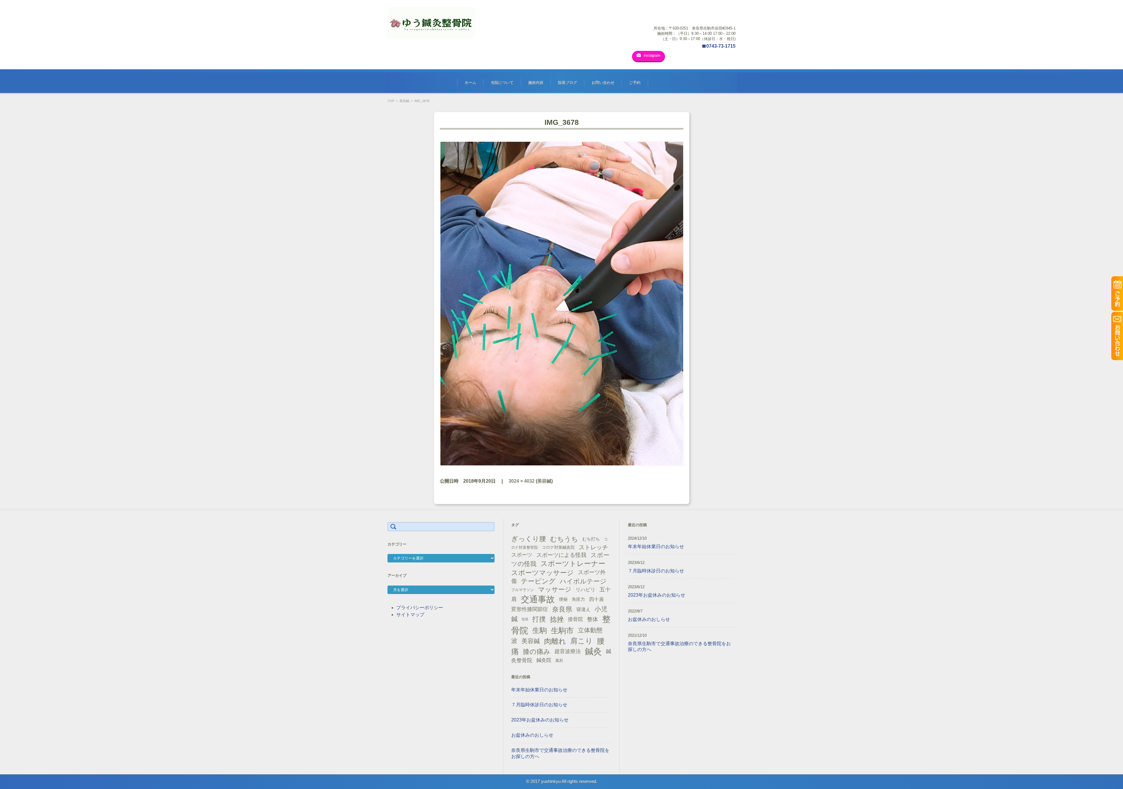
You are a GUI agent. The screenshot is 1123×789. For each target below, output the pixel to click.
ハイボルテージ (583, 581)
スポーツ (521, 555)
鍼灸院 (543, 660)
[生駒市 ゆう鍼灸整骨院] (431, 23)
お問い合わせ (603, 82)
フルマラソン (522, 590)
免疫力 (578, 599)
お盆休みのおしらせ (532, 735)
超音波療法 (567, 651)
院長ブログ (567, 82)
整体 (592, 619)
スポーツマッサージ (542, 572)
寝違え (583, 609)
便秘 (563, 599)
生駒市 (562, 630)
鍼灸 (593, 651)
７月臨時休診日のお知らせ (539, 704)
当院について (502, 82)
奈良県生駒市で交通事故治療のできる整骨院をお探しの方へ (560, 753)
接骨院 (575, 619)
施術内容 (535, 82)
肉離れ (555, 641)
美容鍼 (404, 101)
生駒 (539, 630)
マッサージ (554, 589)
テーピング (538, 581)
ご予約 (634, 82)
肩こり (581, 641)
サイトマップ (410, 614)
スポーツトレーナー (572, 563)
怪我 (525, 619)
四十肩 (596, 599)
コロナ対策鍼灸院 (558, 547)
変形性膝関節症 (529, 609)
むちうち (564, 539)
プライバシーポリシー (419, 607)
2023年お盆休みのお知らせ (540, 719)
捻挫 (557, 619)
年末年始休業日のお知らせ (539, 689)
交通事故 (538, 599)
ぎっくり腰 (528, 539)
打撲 (539, 619)
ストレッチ (593, 547)
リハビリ (585, 590)
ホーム (470, 82)
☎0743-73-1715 (719, 46)
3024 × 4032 (522, 481)
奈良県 (562, 609)
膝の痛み (536, 651)
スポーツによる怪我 (561, 555)
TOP (390, 101)
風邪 (559, 660)
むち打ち (591, 538)
